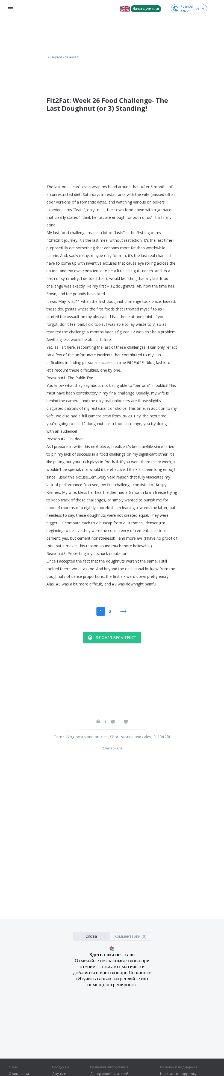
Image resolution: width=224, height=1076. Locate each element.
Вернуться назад (65, 57)
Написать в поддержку (178, 1074)
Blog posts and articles (87, 736)
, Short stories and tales (129, 736)
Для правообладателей (109, 1074)
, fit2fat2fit (161, 736)
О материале (112, 748)
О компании (19, 1074)
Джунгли (59, 1074)
